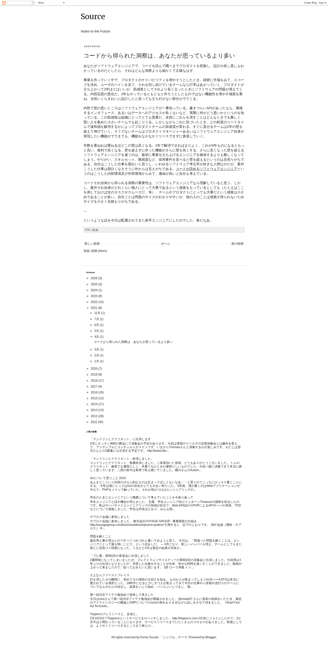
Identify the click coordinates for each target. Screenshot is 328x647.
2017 (94, 386)
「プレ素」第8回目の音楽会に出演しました (119, 555)
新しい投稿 (92, 243)
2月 (97, 355)
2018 (94, 380)
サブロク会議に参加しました (109, 516)
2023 (94, 296)
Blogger (211, 637)
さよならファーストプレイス (109, 575)
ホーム (165, 243)
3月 (97, 349)
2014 (94, 404)
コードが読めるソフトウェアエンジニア (206, 169)
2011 (94, 422)
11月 (97, 313)
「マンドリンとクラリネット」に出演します (120, 439)
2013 (94, 410)
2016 (94, 392)
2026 (94, 278)
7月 (97, 319)
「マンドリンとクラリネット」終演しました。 (122, 458)
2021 (94, 307)
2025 (94, 284)
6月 (97, 325)
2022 (94, 302)
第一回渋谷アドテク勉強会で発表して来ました (122, 594)
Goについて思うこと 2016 (108, 478)
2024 (94, 290)
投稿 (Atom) (99, 250)
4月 (97, 336)
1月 (97, 361)
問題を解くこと (100, 536)
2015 (94, 398)
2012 (94, 416)
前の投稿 (237, 243)
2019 (94, 374)
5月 (97, 330)
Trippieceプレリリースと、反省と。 (114, 614)
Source (92, 16)
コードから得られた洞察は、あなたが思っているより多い (159, 55)
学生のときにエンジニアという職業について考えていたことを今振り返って (141, 497)
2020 (94, 368)
